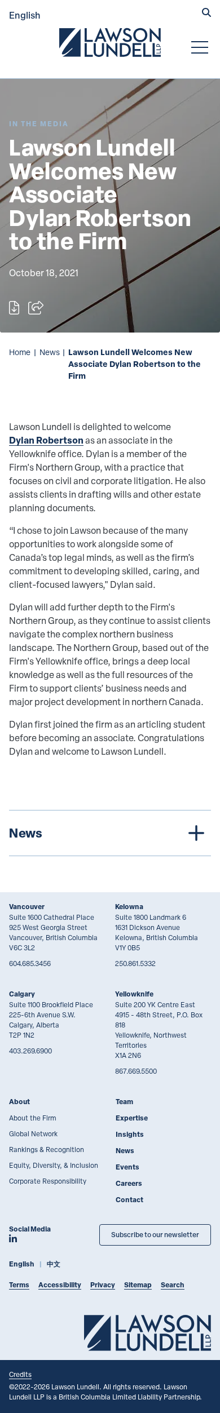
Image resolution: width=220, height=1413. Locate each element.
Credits (20, 1374)
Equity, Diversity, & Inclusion (53, 1165)
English (25, 14)
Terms (19, 1285)
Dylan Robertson (46, 439)
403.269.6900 (30, 1050)
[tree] (110, 833)
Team (124, 1101)
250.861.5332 (135, 963)
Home (19, 352)
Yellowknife (134, 994)
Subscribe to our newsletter (155, 1234)
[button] (206, 13)
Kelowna (129, 906)
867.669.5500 (136, 1070)
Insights (130, 1134)
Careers (129, 1183)
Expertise (132, 1118)
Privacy (102, 1285)
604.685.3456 (30, 963)
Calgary (22, 994)
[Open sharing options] (35, 308)
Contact (129, 1199)
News (49, 352)
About (19, 1101)
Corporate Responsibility (47, 1180)
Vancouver (27, 906)
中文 (53, 1264)
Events (127, 1167)
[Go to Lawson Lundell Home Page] (110, 42)
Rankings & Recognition (46, 1149)
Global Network (33, 1133)
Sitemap (138, 1285)
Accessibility (59, 1285)
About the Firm (32, 1117)
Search (172, 1285)
